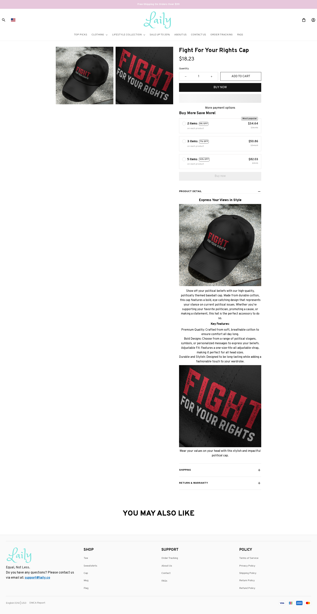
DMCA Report (37, 602)
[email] (37, 577)
